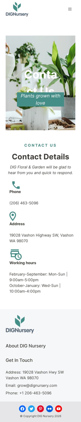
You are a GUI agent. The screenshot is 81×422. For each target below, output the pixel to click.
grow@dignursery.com (37, 385)
